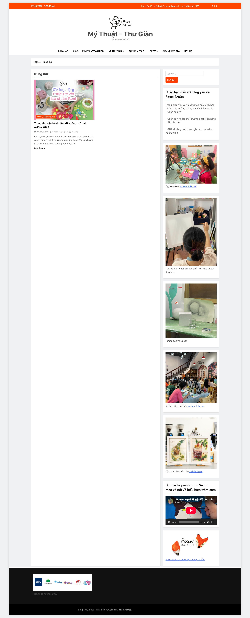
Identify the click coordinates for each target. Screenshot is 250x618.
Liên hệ (188, 51)
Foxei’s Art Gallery (93, 51)
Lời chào (63, 51)
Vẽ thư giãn (115, 51)
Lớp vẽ (152, 51)
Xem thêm (38, 148)
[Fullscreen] (212, 522)
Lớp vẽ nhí (50, 117)
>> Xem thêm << (188, 186)
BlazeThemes (124, 609)
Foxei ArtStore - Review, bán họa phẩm (185, 559)
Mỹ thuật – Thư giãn (120, 34)
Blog (75, 51)
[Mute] (208, 522)
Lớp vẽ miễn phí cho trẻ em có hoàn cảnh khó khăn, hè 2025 (170, 6)
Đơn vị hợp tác (171, 51)
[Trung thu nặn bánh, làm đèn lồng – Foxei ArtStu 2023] (64, 100)
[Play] (169, 522)
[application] (191, 510)
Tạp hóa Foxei (136, 51)
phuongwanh (42, 131)
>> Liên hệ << (195, 471)
